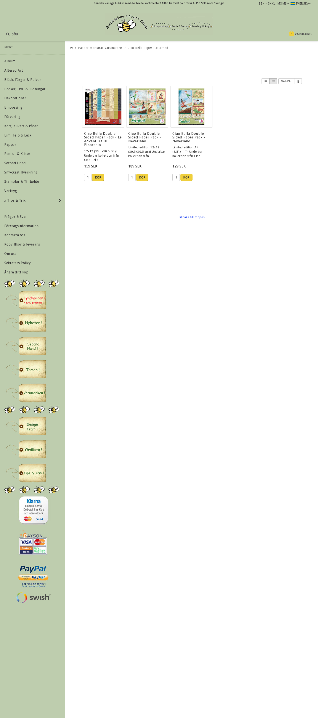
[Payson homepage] (33, 542)
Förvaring (12, 117)
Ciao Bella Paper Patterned (148, 48)
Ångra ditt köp (16, 272)
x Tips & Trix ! (15, 200)
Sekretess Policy (17, 263)
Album (10, 61)
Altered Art (13, 70)
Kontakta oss (14, 235)
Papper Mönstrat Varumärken (100, 48)
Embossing (13, 107)
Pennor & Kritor (17, 154)
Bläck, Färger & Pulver (22, 80)
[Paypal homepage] (33, 575)
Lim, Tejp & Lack (17, 135)
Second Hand (15, 163)
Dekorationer (15, 98)
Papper (10, 145)
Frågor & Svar (15, 217)
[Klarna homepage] (33, 510)
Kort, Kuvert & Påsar (21, 126)
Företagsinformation (21, 226)
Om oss (10, 254)
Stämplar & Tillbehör (22, 182)
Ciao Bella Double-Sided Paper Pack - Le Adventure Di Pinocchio (103, 139)
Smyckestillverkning (21, 172)
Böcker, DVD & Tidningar (25, 89)
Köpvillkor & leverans (22, 244)
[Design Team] (26, 426)
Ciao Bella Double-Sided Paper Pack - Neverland (144, 137)
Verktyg (10, 191)
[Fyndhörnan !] (26, 299)
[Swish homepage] (33, 597)
